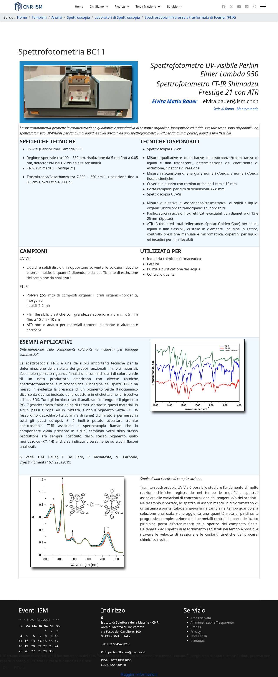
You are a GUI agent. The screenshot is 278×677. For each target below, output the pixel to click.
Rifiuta (19, 667)
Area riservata (200, 618)
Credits (195, 627)
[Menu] (263, 6)
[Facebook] (223, 6)
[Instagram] (254, 6)
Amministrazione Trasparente (212, 622)
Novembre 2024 (38, 619)
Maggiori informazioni (139, 674)
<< (20, 619)
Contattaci (197, 641)
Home (79, 6)
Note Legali (198, 636)
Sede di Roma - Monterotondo (235, 108)
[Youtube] (239, 6)
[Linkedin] (246, 6)
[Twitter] (231, 6)
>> (57, 619)
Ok (5, 667)
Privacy (195, 631)
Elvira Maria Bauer (174, 101)
